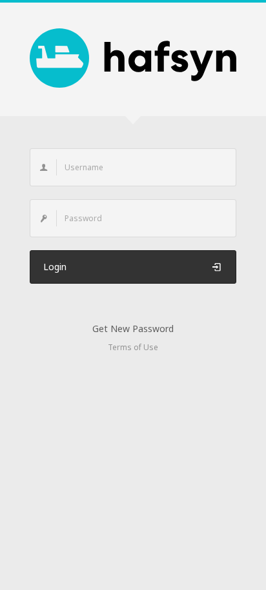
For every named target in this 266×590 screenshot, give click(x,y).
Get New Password (133, 328)
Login (54, 267)
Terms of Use (133, 347)
